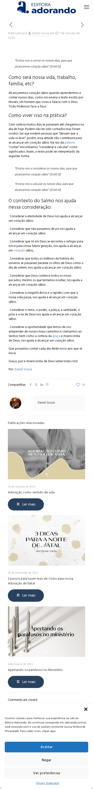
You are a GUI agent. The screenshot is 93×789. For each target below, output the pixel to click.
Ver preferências (46, 773)
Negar (47, 760)
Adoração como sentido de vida (31, 492)
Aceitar (47, 747)
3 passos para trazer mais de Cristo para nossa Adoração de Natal (40, 581)
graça (56, 336)
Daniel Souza (40, 33)
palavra (70, 142)
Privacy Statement (47, 783)
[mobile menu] (87, 7)
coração (19, 250)
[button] (85, 709)
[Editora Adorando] (46, 7)
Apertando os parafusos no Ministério (35, 670)
